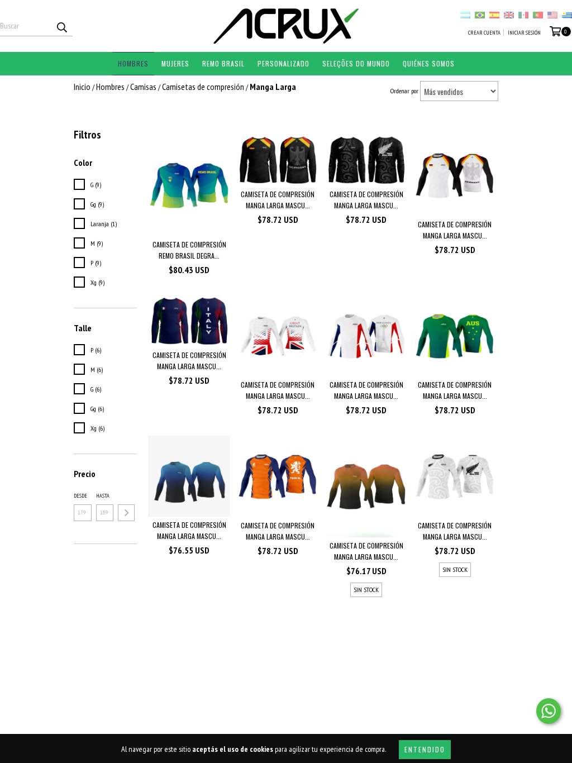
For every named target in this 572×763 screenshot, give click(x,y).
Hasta (102, 495)
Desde (80, 495)
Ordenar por (404, 91)
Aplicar (126, 512)
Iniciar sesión (524, 32)
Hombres (133, 63)
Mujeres (175, 63)
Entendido (424, 749)
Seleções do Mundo (356, 63)
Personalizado (283, 63)
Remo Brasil (223, 63)
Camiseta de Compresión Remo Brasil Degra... (189, 250)
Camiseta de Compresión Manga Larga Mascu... (277, 199)
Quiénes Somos (429, 63)
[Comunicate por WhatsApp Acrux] (548, 711)
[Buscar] (61, 26)
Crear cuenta (484, 32)
